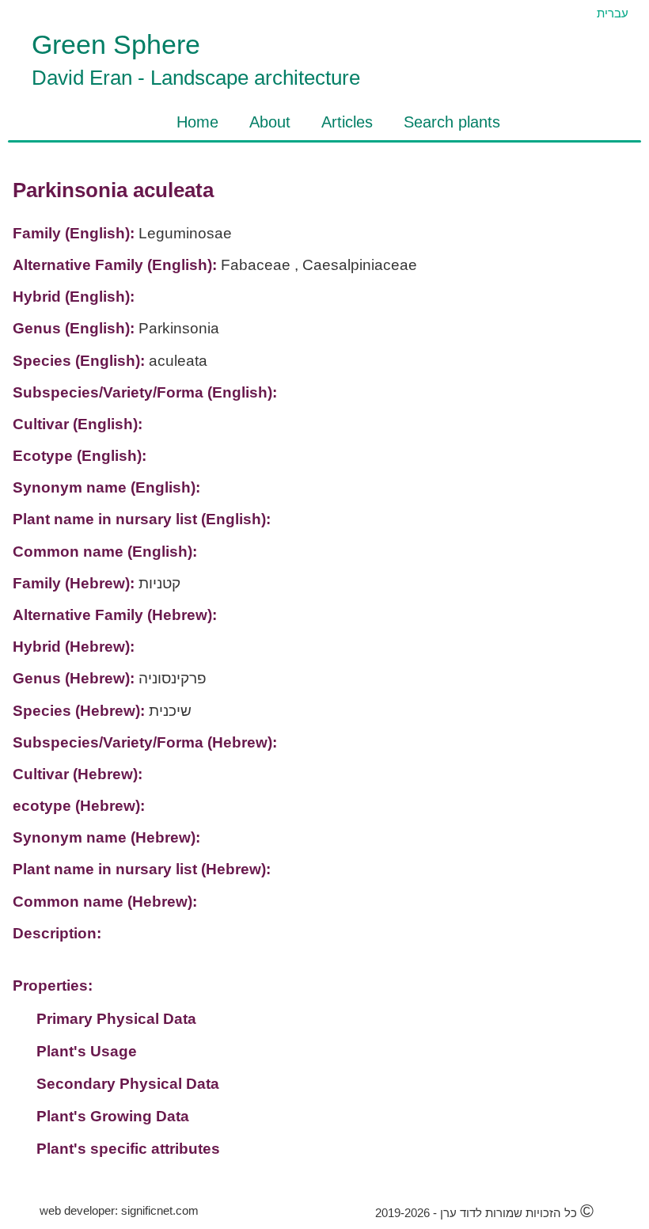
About (269, 122)
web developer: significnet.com (119, 1210)
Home (197, 122)
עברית (612, 13)
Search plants (452, 122)
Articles (347, 122)
